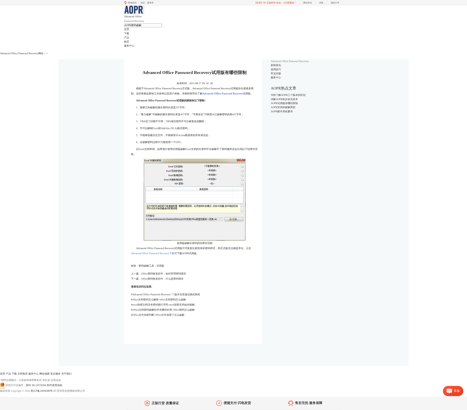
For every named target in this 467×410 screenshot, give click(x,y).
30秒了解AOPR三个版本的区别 (288, 95)
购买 (126, 41)
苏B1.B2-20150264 (36, 385)
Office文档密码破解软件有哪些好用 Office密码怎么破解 (163, 309)
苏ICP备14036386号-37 (43, 391)
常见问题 (276, 73)
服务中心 (129, 45)
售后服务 (55, 373)
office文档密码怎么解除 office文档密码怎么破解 (158, 299)
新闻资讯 (276, 65)
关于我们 (66, 373)
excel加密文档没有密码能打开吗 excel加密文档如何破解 (163, 304)
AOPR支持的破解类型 (283, 107)
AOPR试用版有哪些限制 (284, 103)
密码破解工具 (146, 265)
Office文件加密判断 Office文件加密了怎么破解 (157, 315)
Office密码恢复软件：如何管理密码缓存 (163, 273)
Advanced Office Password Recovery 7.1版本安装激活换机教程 (165, 294)
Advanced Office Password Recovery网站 (21, 53)
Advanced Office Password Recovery (222, 93)
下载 (126, 33)
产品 (126, 37)
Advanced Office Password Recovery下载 (152, 253)
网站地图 (44, 373)
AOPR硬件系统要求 (282, 111)
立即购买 (23, 373)
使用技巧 (276, 69)
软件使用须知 (54, 385)
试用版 (160, 265)
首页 (126, 29)
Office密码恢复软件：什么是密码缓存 (162, 278)
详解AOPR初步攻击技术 (284, 99)
